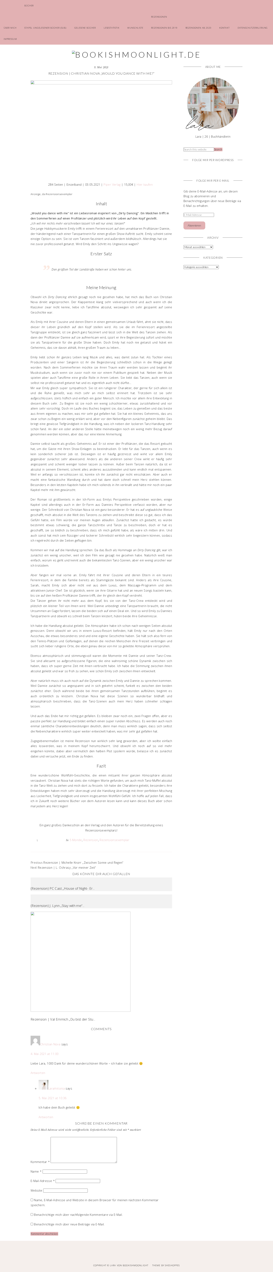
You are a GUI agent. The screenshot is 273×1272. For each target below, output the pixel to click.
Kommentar (40, 1162)
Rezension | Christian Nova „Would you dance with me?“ (101, 73)
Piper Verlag (112, 184)
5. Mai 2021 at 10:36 (52, 1098)
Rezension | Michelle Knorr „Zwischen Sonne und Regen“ (83, 862)
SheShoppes (172, 1265)
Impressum (10, 38)
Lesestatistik (112, 27)
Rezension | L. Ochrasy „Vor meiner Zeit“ (67, 867)
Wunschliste (135, 27)
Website (36, 1190)
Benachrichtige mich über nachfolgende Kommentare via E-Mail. (78, 1215)
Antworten (38, 1073)
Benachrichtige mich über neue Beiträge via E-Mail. (69, 1224)
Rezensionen (159, 16)
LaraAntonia (56, 1088)
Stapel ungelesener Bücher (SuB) (45, 27)
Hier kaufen (145, 184)
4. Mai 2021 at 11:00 (44, 1054)
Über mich (10, 27)
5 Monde (76, 840)
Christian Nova (50, 1044)
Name (36, 1171)
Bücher (29, 5)
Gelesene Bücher (85, 27)
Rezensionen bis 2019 (164, 27)
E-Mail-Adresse (43, 1181)
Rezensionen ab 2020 (198, 27)
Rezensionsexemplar (114, 840)
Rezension (90, 840)
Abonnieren (194, 225)
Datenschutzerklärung (253, 27)
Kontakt (224, 27)
